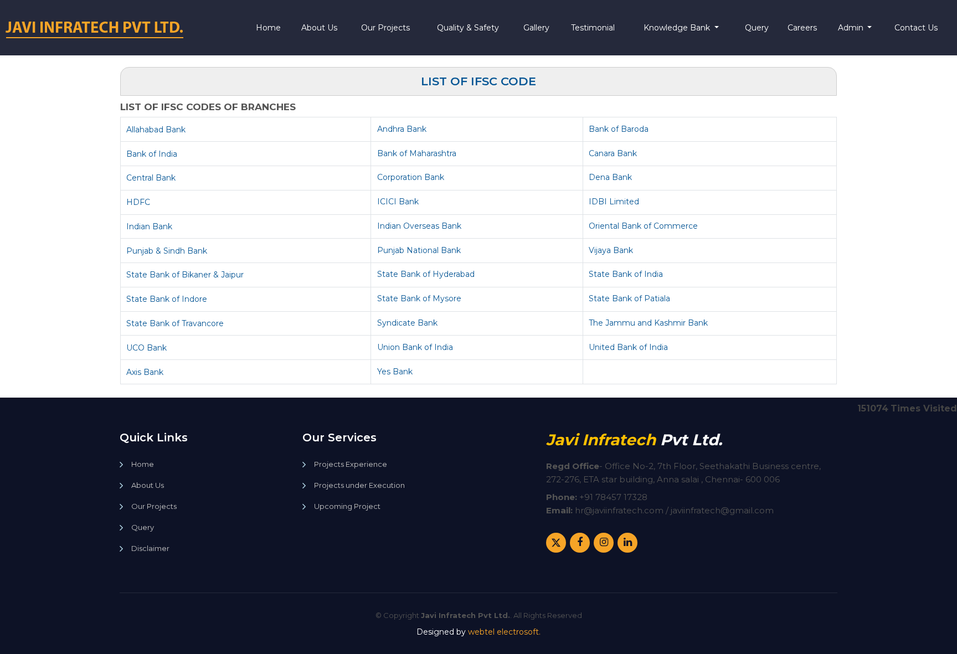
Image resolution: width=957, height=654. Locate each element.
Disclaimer (150, 548)
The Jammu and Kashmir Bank (648, 323)
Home (268, 28)
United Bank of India (628, 347)
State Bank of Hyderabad (426, 274)
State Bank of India (626, 274)
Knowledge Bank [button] (678, 28)
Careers (802, 28)
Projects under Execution (359, 485)
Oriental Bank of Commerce (643, 226)
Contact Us (916, 28)
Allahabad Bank (156, 130)
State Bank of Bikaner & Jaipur (185, 275)
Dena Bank (610, 177)
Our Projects (385, 28)
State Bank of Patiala (629, 298)
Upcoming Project (347, 506)
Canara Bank (613, 153)
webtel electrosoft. (504, 632)
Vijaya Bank (611, 250)
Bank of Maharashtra (416, 153)
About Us (319, 28)
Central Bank (151, 178)
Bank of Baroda (619, 129)
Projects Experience (350, 464)
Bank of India (151, 154)
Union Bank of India (415, 347)
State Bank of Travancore (175, 323)
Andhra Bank (401, 129)
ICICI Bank (398, 202)
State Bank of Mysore (419, 298)
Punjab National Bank (419, 250)
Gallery (536, 28)
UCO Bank (146, 348)
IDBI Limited (614, 202)
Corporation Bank (410, 177)
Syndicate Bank (407, 323)
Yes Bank (395, 372)
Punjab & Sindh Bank (166, 251)
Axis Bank (144, 372)
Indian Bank (149, 226)
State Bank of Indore (166, 299)
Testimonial (593, 28)
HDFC (138, 202)
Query (757, 28)
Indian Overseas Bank (419, 226)
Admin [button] (852, 28)
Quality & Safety (468, 28)
